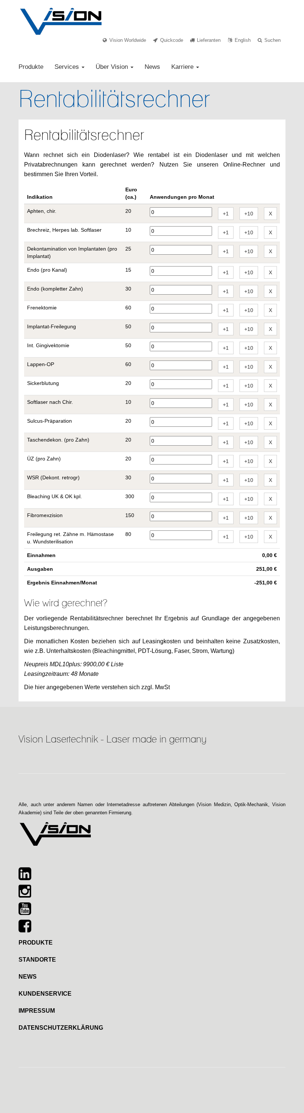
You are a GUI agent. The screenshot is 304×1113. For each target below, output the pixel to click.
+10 (248, 214)
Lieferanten (209, 40)
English (243, 40)
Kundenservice (45, 993)
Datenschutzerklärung (61, 1028)
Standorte (37, 959)
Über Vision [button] (113, 66)
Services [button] (67, 66)
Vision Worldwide (127, 40)
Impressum (37, 1011)
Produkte (31, 66)
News (152, 66)
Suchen (272, 40)
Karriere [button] (183, 66)
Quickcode (171, 40)
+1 (226, 214)
